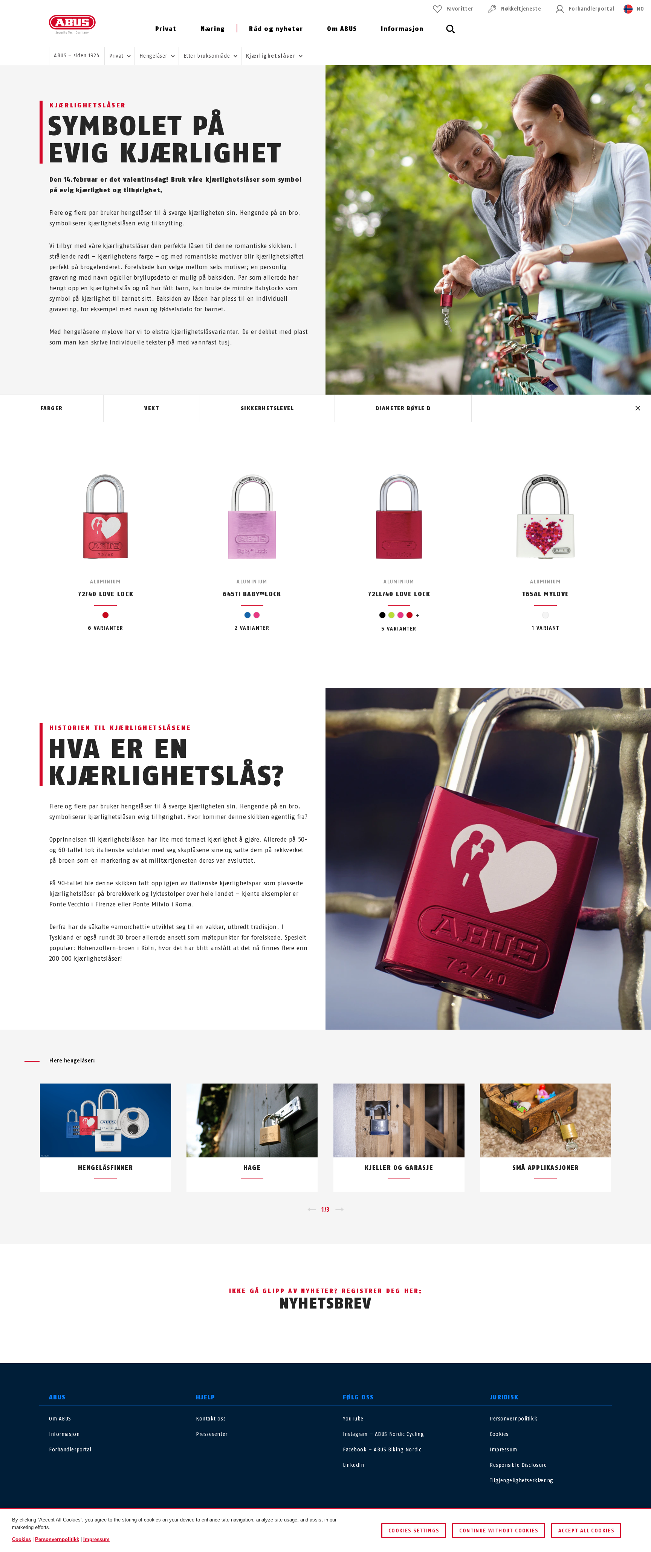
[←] (311, 1210)
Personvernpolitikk (513, 1419)
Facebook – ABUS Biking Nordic (382, 1449)
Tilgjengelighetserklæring (521, 1480)
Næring (213, 28)
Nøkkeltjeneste (521, 9)
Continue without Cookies (498, 1531)
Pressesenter (212, 1434)
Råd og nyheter (276, 28)
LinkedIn (353, 1465)
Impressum (503, 1449)
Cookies (499, 1434)
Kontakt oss (211, 1419)
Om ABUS (342, 28)
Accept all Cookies (586, 1531)
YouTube (353, 1419)
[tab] (51, 408)
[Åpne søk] (451, 33)
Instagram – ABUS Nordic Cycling (383, 1434)
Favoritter (459, 9)
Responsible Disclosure (518, 1465)
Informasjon (402, 28)
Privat (166, 28)
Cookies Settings (413, 1531)
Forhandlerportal (591, 9)
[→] (339, 1210)
